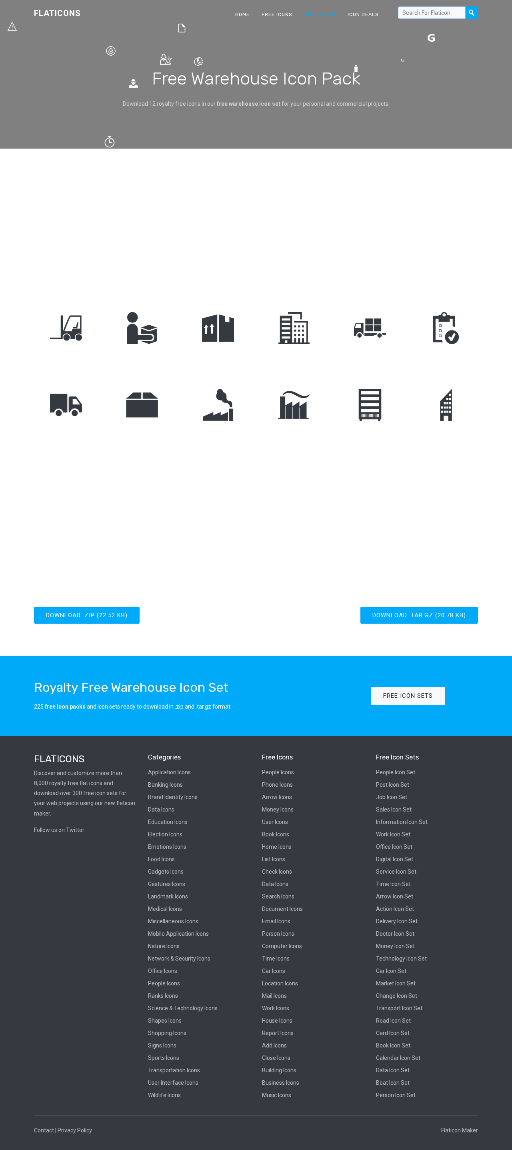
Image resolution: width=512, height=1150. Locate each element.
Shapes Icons (165, 1020)
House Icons (277, 1020)
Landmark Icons (168, 896)
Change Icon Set (396, 996)
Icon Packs (320, 14)
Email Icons (276, 921)
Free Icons (277, 14)
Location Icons (280, 983)
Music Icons (276, 1095)
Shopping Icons (167, 1033)
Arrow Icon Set (394, 896)
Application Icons (169, 772)
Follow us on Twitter (59, 830)
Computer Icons (282, 946)
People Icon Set (395, 772)
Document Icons (282, 909)
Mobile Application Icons (178, 933)
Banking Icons (165, 784)
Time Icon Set (393, 884)
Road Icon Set (393, 1020)
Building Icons (279, 1070)
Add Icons (274, 1045)
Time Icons (276, 958)
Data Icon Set (393, 1070)
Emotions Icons (167, 847)
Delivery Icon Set (397, 921)
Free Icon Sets (408, 695)
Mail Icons (274, 996)
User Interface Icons (173, 1083)
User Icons (275, 822)
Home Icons (277, 847)
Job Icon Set (391, 797)
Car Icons (273, 971)
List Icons (273, 859)
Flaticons (57, 13)
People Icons (164, 983)
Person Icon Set (396, 1095)
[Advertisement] (256, 221)
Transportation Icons (174, 1070)
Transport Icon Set (399, 1008)
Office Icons (162, 971)
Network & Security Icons (179, 958)
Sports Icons (163, 1058)
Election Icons (165, 834)
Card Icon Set (393, 1033)
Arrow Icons (277, 797)
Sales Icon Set (394, 809)
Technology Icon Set (401, 958)
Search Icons (278, 896)
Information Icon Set (402, 822)
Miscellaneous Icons (173, 921)
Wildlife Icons (164, 1095)
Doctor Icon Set (395, 933)
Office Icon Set (394, 847)
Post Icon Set (392, 784)
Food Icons (161, 859)
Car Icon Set (391, 971)
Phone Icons (277, 784)
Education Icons (168, 822)
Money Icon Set (395, 946)
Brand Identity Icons (173, 797)
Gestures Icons (166, 884)
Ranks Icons (163, 996)
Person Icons (278, 933)
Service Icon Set (396, 871)
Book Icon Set (393, 1045)
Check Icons (277, 871)
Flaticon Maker (459, 1130)
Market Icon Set (396, 983)
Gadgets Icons (166, 871)
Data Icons (161, 809)
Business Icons (280, 1083)
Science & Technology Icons (183, 1008)
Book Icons (275, 834)
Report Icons (278, 1033)
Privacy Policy (75, 1130)
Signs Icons (162, 1045)
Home (242, 14)
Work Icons (275, 1008)
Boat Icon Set (393, 1083)
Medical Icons (165, 909)
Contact (44, 1130)
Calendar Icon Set (398, 1058)
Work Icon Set (393, 834)
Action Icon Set (395, 909)
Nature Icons (164, 946)
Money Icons (278, 809)
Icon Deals (363, 14)
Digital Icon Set (394, 859)
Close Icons (276, 1058)
